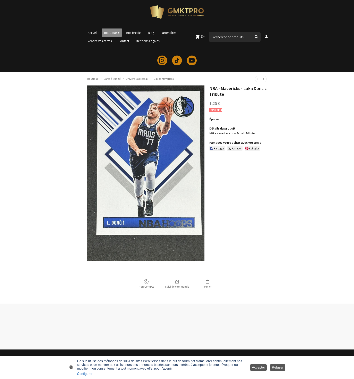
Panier (208, 286)
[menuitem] (258, 79)
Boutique (93, 79)
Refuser (277, 367)
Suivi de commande (177, 286)
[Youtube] (192, 60)
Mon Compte (146, 286)
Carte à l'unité (112, 79)
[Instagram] (162, 60)
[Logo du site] (177, 12)
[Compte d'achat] (266, 36)
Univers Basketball (137, 79)
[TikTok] (177, 60)
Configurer (84, 374)
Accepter (258, 367)
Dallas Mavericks (164, 79)
